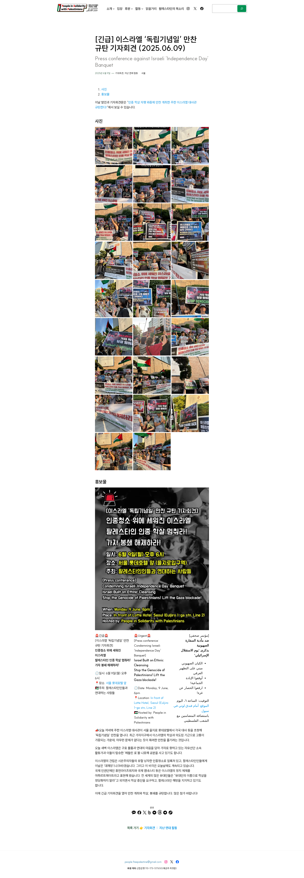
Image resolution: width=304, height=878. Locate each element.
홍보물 (105, 94)
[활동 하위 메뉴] (142, 9)
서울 (143, 73)
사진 (104, 89)
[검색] (241, 8)
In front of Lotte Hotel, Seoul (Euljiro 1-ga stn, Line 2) (151, 703)
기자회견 (119, 73)
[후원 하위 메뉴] (132, 9)
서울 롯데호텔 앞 (116, 683)
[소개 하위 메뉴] (114, 9)
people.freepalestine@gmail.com (143, 861)
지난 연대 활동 (131, 73)
